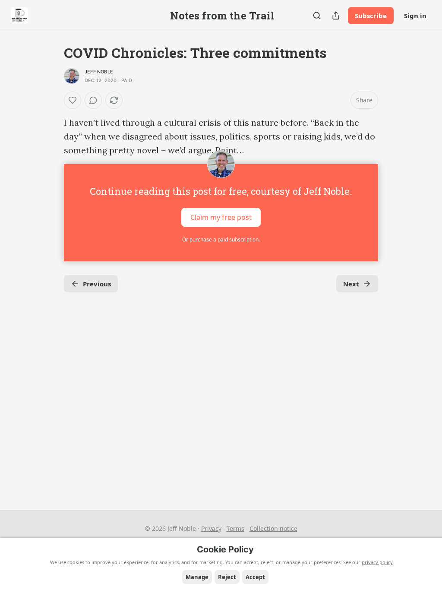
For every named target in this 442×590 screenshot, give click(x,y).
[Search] (316, 15)
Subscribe (371, 15)
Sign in (415, 15)
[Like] (72, 100)
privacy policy (377, 562)
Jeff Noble (99, 72)
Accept (255, 577)
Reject (227, 577)
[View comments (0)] (93, 100)
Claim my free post (221, 217)
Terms (235, 528)
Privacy (211, 528)
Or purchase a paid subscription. (221, 239)
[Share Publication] (335, 15)
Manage (197, 577)
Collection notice (273, 528)
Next (351, 283)
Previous (97, 283)
